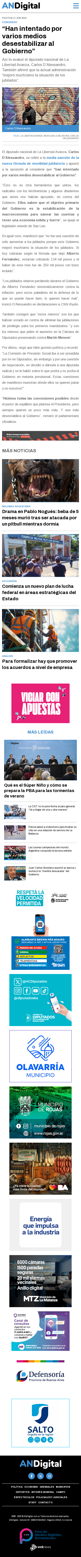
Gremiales (47, 1487)
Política (17, 1487)
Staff (32, 1502)
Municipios (63, 1487)
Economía (31, 1487)
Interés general (42, 1492)
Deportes (22, 1492)
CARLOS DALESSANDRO (71, 137)
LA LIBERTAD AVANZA (31, 136)
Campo (60, 1492)
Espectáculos (24, 1497)
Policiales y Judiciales (51, 1497)
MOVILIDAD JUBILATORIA (56, 136)
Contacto (45, 1502)
